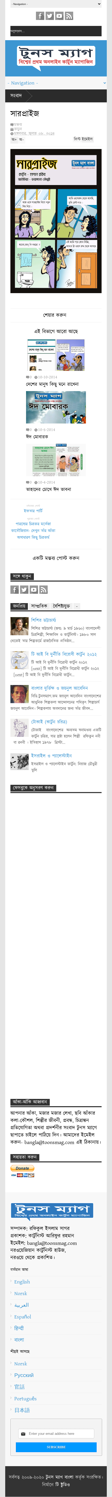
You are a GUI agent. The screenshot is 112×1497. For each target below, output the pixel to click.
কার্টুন (18, 129)
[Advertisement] (49, 874)
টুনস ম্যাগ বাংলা (59, 1477)
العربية (21, 1305)
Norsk (20, 1293)
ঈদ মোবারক (37, 437)
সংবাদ (16, 96)
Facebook (40, 16)
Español (22, 1317)
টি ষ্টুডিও (62, 1485)
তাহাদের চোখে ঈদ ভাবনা (48, 489)
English (22, 1282)
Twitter (50, 16)
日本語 (22, 1410)
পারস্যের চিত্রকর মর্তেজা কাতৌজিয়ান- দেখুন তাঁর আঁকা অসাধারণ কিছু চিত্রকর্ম (33, 531)
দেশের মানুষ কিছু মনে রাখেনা (52, 384)
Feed (69, 16)
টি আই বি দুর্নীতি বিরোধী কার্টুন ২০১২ (64, 654)
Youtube (59, 16)
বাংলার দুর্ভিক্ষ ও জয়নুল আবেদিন (59, 688)
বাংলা (19, 1340)
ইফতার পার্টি (33, 511)
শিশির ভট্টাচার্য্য (43, 620)
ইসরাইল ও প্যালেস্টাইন (51, 756)
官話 (19, 1387)
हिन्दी (19, 1328)
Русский (24, 1375)
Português (25, 1398)
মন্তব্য (18, 125)
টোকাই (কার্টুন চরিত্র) (49, 722)
